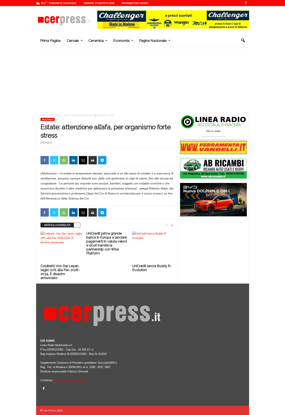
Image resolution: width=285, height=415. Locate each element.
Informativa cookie (135, 3)
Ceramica (96, 40)
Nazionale (55, 115)
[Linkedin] (73, 160)
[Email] (83, 160)
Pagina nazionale (153, 40)
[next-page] (172, 225)
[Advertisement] (142, 79)
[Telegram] (102, 160)
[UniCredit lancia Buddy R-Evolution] (153, 247)
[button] (242, 40)
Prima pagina (50, 40)
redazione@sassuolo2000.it (71, 380)
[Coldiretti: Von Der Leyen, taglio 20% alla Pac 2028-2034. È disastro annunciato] (61, 247)
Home (43, 115)
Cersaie (73, 40)
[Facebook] (245, 3)
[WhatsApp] (64, 160)
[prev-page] (167, 225)
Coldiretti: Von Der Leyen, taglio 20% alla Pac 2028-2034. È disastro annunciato (60, 272)
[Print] (92, 160)
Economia (121, 40)
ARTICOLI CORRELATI (57, 225)
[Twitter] (54, 160)
